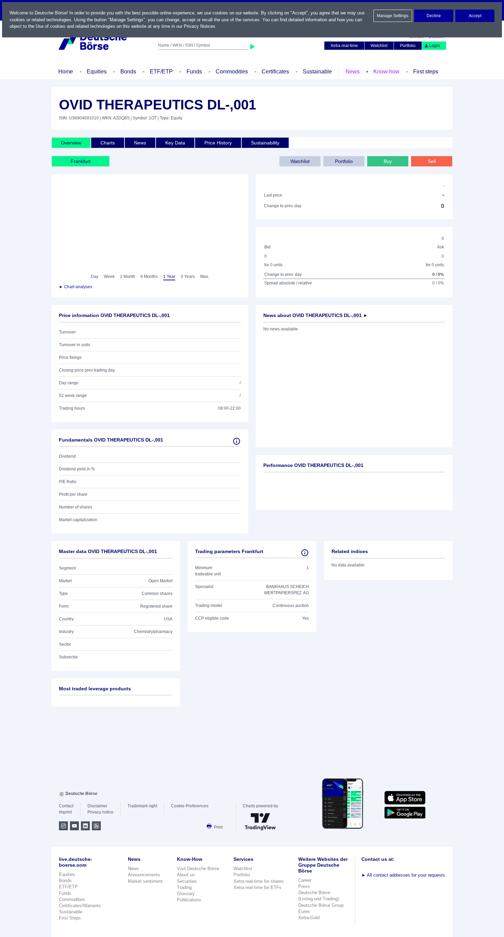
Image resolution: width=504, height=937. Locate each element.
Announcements (144, 874)
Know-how (386, 71)
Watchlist (379, 45)
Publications (189, 899)
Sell (432, 161)
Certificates (275, 71)
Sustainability (265, 142)
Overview (71, 142)
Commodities (232, 71)
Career (304, 880)
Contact (66, 806)
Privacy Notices (199, 26)
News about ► (315, 315)
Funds (194, 71)
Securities (187, 881)
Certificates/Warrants (80, 905)
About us (186, 874)
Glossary (186, 893)
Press (304, 886)
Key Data (175, 142)
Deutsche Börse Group (321, 905)
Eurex (304, 911)
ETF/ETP (161, 71)
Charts (107, 142)
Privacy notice (100, 812)
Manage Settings (392, 15)
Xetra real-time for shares (258, 881)
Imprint (65, 812)
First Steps (70, 918)
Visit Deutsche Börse (198, 868)
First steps (425, 71)
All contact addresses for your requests (403, 875)
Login (434, 45)
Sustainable (317, 71)
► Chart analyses (75, 286)
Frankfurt (81, 161)
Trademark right (142, 806)
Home (65, 71)
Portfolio (408, 45)
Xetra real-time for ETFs (257, 887)
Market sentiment (145, 881)
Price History (218, 142)
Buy (388, 161)
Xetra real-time (344, 45)
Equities (97, 71)
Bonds (128, 71)
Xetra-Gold (309, 917)
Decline (434, 15)
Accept (475, 15)
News (353, 71)
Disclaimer (97, 806)
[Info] (236, 441)
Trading (184, 887)
